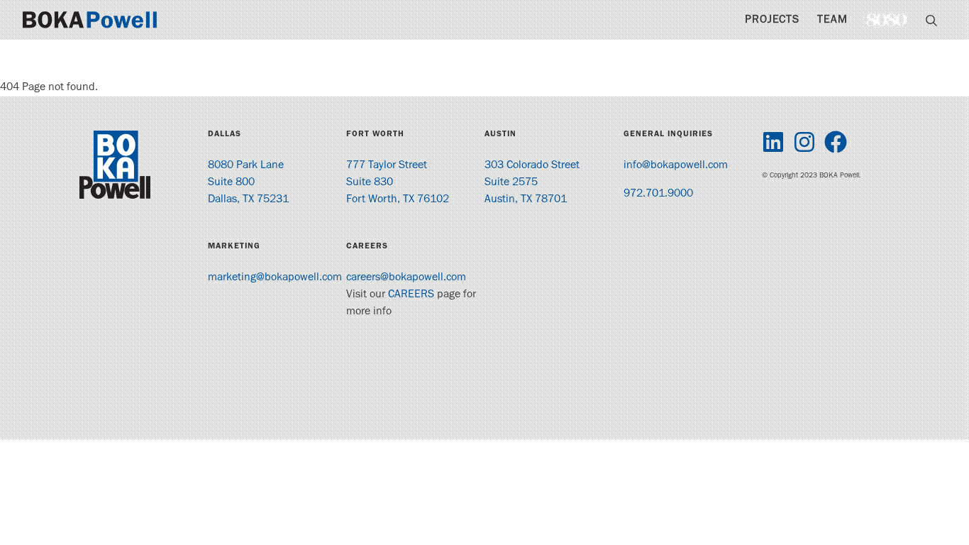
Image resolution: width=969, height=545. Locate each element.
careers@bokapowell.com (406, 278)
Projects (772, 20)
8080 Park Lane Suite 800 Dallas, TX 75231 (248, 183)
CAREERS (411, 295)
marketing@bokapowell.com (275, 278)
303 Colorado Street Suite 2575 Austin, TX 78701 (532, 183)
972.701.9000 (658, 194)
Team (832, 20)
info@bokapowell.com (676, 166)
